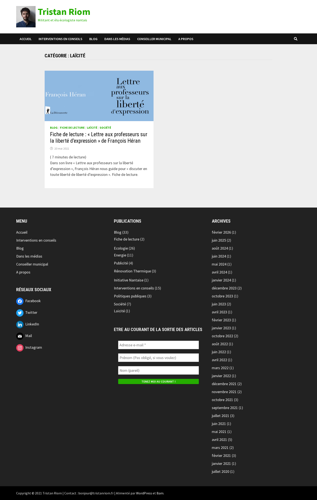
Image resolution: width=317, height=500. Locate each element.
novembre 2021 (224, 391)
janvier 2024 (221, 280)
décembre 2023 (224, 288)
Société (105, 128)
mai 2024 (219, 264)
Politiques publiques (130, 296)
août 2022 (220, 343)
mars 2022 (220, 367)
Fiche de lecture (72, 128)
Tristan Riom (64, 11)
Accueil (26, 39)
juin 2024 (219, 256)
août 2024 (220, 248)
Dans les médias (117, 39)
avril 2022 (219, 359)
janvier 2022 (221, 375)
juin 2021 (219, 423)
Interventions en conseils (60, 39)
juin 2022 (219, 351)
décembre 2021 (224, 383)
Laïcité (92, 128)
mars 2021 (220, 447)
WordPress (144, 493)
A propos (185, 39)
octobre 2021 (222, 399)
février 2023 (221, 319)
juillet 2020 (220, 471)
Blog (93, 39)
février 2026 (221, 232)
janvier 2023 (221, 327)
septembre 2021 (225, 407)
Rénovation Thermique (132, 271)
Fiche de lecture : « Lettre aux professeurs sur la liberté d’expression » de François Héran (98, 137)
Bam (160, 493)
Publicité (121, 263)
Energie (120, 255)
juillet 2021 (220, 415)
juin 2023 (219, 304)
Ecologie (121, 248)
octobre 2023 (222, 296)
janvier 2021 (221, 463)
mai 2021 (219, 431)
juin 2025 (219, 240)
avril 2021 (219, 439)
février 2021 (221, 455)
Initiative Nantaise (128, 280)
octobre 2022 (222, 335)
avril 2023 (219, 311)
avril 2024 (219, 272)
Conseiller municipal (154, 39)
